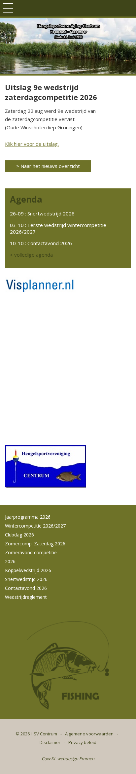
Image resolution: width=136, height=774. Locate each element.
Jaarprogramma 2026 (28, 517)
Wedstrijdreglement (26, 597)
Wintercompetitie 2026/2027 (35, 526)
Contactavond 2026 (49, 243)
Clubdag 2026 (19, 535)
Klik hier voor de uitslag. (32, 144)
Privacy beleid (82, 742)
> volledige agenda (31, 254)
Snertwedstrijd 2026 (51, 213)
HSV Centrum (44, 734)
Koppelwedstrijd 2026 (28, 570)
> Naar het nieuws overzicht (48, 166)
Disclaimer (50, 742)
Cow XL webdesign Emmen (68, 758)
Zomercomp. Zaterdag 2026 (35, 543)
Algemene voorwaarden (89, 734)
